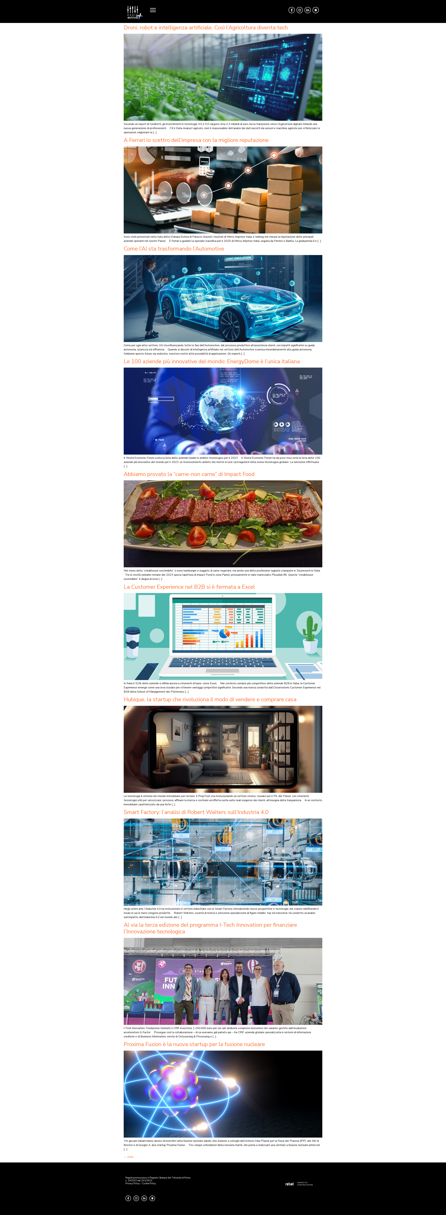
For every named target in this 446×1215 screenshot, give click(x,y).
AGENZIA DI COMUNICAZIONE (305, 1183)
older (129, 1157)
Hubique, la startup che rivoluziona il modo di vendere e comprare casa (210, 699)
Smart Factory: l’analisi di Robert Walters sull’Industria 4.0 (196, 812)
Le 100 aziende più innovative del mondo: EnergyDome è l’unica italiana (212, 361)
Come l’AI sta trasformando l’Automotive (174, 248)
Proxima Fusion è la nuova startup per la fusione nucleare (194, 1044)
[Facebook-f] (292, 10)
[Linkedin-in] (308, 10)
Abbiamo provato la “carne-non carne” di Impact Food (189, 474)
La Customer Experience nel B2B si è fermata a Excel (189, 587)
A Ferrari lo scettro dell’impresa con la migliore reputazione (196, 140)
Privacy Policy (132, 1183)
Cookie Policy (149, 1183)
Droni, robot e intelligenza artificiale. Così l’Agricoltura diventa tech (206, 27)
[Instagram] (300, 10)
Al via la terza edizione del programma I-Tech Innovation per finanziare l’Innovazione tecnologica (210, 928)
